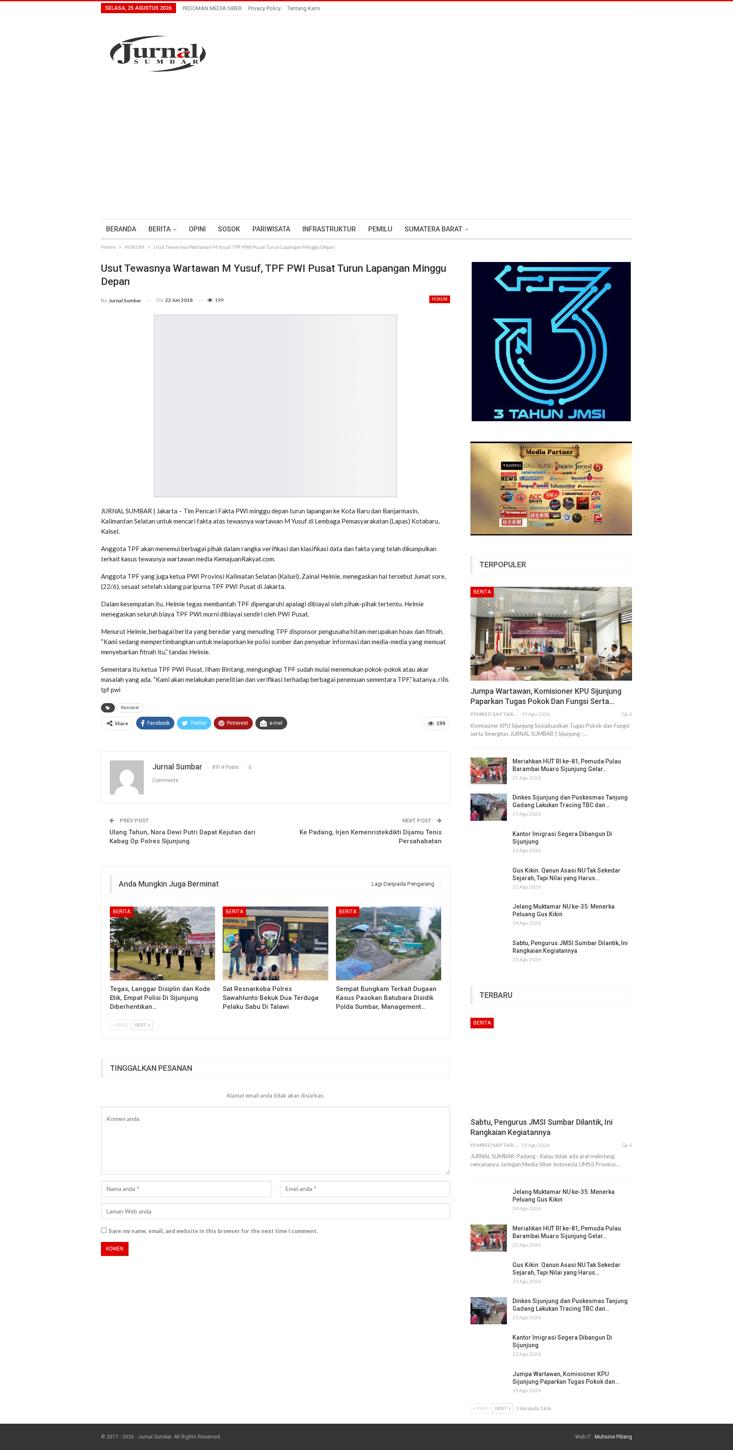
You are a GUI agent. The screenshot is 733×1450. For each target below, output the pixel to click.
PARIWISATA (271, 229)
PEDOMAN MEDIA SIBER (212, 8)
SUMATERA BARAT (433, 229)
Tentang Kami (303, 8)
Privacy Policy (264, 8)
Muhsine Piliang (613, 1437)
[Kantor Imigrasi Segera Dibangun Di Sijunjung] (488, 843)
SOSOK (229, 229)
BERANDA (121, 229)
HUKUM (440, 299)
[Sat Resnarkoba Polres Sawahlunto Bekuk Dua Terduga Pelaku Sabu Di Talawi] (275, 943)
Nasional (130, 707)
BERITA (159, 229)
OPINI (197, 229)
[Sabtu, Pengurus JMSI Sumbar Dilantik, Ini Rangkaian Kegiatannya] (488, 952)
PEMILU (380, 229)
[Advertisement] (366, 146)
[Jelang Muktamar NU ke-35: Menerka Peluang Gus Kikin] (488, 916)
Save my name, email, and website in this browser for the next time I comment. (213, 1231)
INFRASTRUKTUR (329, 229)
